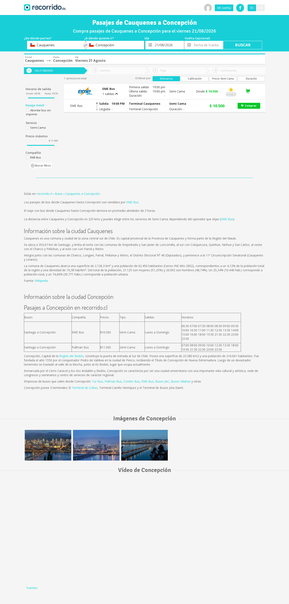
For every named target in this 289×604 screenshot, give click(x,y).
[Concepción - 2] (48, 445)
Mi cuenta (224, 8)
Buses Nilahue (181, 381)
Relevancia (166, 78)
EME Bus (132, 202)
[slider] (26, 97)
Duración (251, 78)
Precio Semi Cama (223, 78)
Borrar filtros (42, 165)
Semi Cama (38, 127)
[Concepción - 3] (96, 445)
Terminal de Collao (85, 388)
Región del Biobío (71, 356)
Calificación (195, 78)
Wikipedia (41, 281)
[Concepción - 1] (144, 445)
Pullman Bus (113, 381)
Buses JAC (162, 381)
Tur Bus (97, 381)
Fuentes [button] (31, 588)
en (260, 8)
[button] (144, 104)
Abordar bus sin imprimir (38, 112)
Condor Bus (131, 381)
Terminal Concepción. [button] (143, 109)
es (251, 8)
